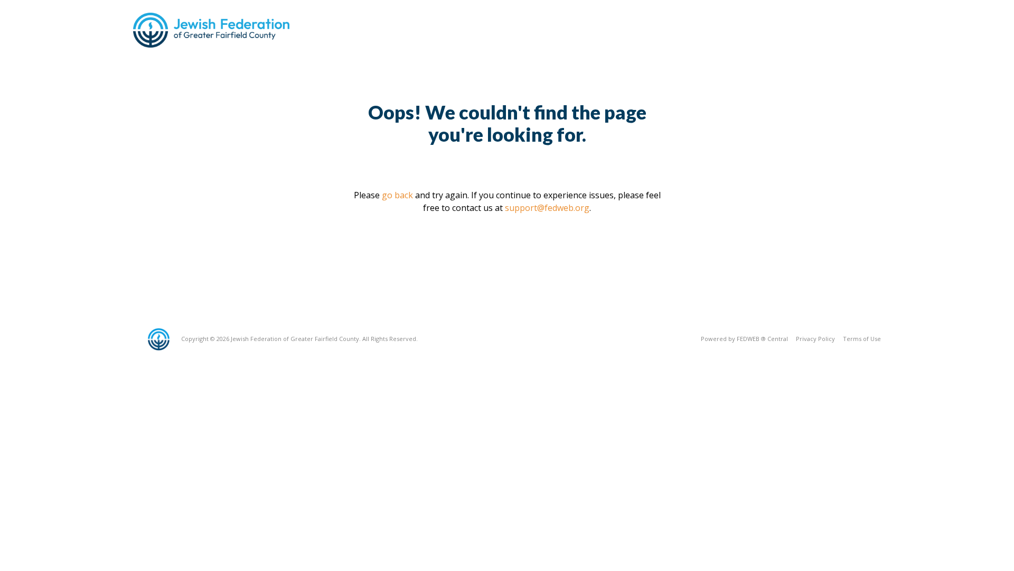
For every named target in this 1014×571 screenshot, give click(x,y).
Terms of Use (862, 339)
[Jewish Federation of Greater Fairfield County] (212, 30)
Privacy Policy (815, 339)
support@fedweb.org (547, 208)
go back (397, 195)
